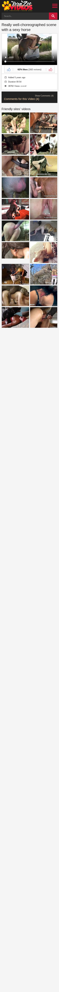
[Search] (53, 16)
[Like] (8, 69)
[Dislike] (50, 69)
